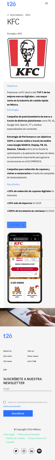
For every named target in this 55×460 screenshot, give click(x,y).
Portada (11, 33)
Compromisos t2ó (37, 438)
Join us (31, 351)
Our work (7, 356)
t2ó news (7, 361)
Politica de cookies (15, 438)
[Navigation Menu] (46, 4)
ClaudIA (10, 442)
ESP (5, 369)
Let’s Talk (32, 361)
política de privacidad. (12, 406)
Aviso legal (9, 434)
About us (7, 351)
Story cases (33, 356)
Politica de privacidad (28, 434)
